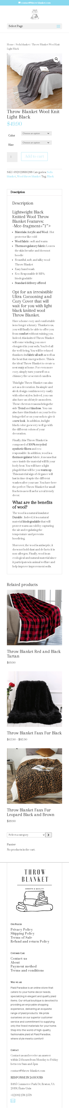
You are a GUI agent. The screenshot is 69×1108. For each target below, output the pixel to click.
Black (50, 176)
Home (10, 44)
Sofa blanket (23, 44)
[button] (56, 59)
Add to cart (34, 156)
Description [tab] (18, 192)
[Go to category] (48, 834)
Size (11, 145)
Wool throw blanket (29, 176)
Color (11, 135)
